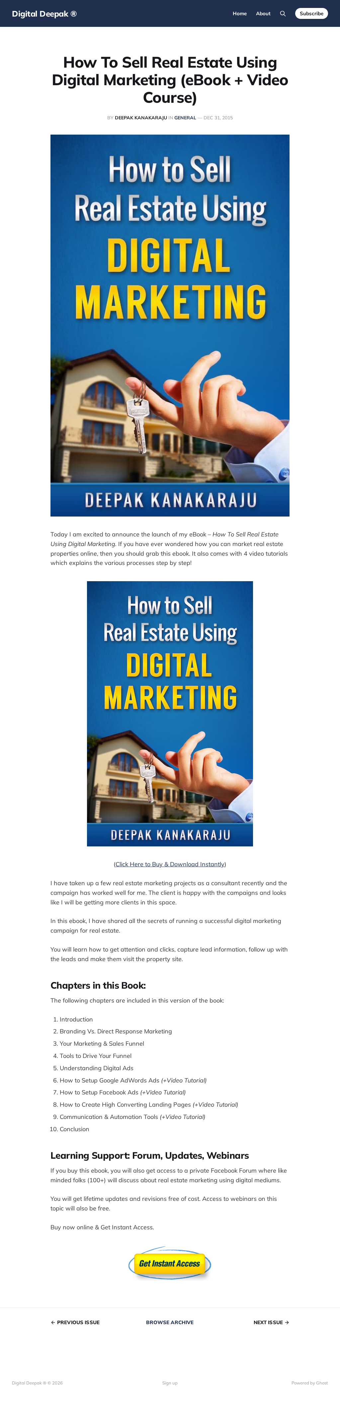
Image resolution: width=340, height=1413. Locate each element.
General (185, 118)
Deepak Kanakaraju (141, 118)
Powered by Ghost (310, 1382)
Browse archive (170, 1322)
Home (240, 13)
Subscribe (311, 13)
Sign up (170, 1382)
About (263, 13)
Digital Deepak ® (44, 14)
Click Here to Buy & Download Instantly (170, 864)
